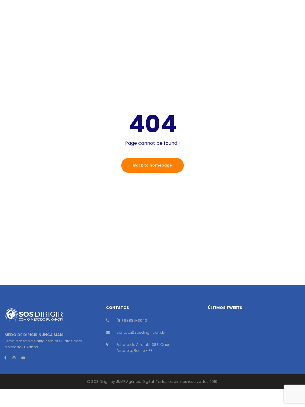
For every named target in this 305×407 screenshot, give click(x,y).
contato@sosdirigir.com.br (141, 332)
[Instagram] (14, 357)
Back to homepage (152, 165)
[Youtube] (23, 357)
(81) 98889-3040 (131, 320)
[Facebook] (5, 357)
